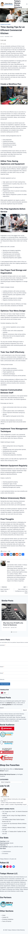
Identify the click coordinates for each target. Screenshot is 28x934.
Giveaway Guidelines (7, 919)
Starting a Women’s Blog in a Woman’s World (13, 827)
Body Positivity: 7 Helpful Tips (5, 589)
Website (2, 679)
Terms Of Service (6, 921)
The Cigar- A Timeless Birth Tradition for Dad (14, 831)
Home (3, 915)
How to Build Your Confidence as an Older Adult (21, 590)
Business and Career (5, 24)
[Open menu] (27, 4)
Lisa (3, 36)
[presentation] (14, 612)
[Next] (24, 617)
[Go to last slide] (4, 617)
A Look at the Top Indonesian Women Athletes (14, 823)
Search (2, 707)
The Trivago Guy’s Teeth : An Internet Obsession (15, 811)
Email (2, 673)
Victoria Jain (7, 627)
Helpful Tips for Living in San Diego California (14, 815)
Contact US (5, 917)
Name (2, 666)
